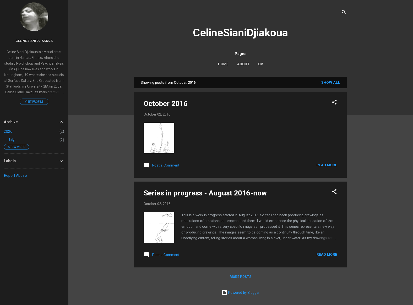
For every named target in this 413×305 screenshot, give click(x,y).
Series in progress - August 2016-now (205, 193)
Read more (326, 165)
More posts (240, 277)
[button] (334, 103)
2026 (8, 131)
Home (223, 64)
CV (260, 64)
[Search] (344, 13)
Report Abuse (15, 175)
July (11, 140)
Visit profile (34, 101)
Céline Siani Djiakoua (34, 41)
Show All (330, 82)
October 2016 (166, 103)
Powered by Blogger (243, 292)
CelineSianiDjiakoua (240, 32)
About (243, 64)
